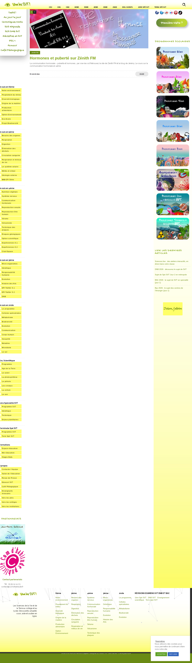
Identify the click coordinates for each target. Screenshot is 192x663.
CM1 (59, 7)
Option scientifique (10, 238)
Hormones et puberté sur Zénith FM (63, 58)
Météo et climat (8, 171)
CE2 (50, 7)
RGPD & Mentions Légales (79, 653)
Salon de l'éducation (11, 474)
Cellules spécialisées (11, 313)
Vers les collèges (9, 502)
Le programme (8, 309)
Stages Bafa (7, 457)
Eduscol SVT (7, 482)
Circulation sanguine (11, 155)
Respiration (7, 140)
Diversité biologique (11, 99)
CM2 (67, 7)
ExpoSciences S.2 (10, 247)
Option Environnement (11, 115)
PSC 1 (12, 41)
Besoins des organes (11, 136)
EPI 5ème (8, 180)
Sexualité (6, 339)
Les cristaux (7, 386)
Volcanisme (7, 223)
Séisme (5, 219)
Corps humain (8, 335)
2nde (115, 7)
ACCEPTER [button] (161, 654)
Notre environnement (11, 90)
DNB (4, 296)
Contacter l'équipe (10, 469)
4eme (96, 7)
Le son (5, 394)
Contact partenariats (12, 579)
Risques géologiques (11, 234)
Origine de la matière (11, 103)
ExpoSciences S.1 (10, 243)
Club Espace (7, 251)
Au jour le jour (12, 17)
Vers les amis (8, 498)
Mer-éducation (8, 453)
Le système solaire (10, 167)
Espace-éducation (10, 448)
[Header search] (184, 5)
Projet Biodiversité (10, 123)
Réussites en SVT (12, 36)
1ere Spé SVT (143, 7)
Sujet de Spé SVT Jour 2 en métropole (171, 275)
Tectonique (6, 415)
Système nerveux (9, 196)
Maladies (6, 343)
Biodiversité (7, 322)
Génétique (6, 268)
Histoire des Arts (9, 284)
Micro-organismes (10, 264)
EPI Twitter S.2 (8, 292)
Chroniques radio (12, 22)
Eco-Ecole (6, 119)
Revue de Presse (9, 478)
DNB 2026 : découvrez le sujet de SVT (171, 269)
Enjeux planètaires (10, 420)
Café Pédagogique (12, 50)
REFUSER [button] (173, 654)
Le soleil (6, 373)
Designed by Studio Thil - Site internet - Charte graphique (110, 653)
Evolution (6, 279)
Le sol (4, 352)
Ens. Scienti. (127, 7)
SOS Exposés (12, 26)
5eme (86, 7)
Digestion (6, 144)
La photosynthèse (9, 377)
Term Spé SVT (8, 436)
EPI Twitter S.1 (8, 288)
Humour (12, 45)
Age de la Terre (8, 368)
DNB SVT (152, 598)
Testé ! (12, 12)
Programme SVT (9, 407)
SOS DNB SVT (12, 31)
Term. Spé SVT (160, 7)
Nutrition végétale (10, 192)
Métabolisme (7, 317)
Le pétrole (6, 381)
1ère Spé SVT (140, 598)
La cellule (6, 390)
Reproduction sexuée (11, 207)
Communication (8, 330)
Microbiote (6, 348)
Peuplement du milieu (11, 95)
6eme (77, 7)
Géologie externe (9, 175)
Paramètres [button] (160, 641)
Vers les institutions (10, 506)
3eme (105, 7)
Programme (7, 364)
